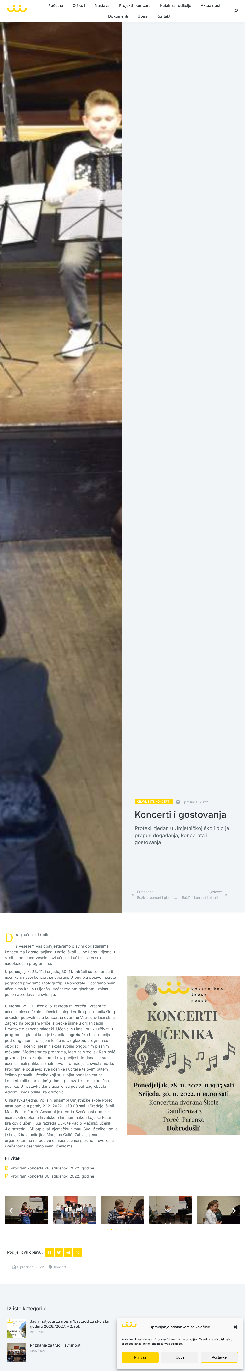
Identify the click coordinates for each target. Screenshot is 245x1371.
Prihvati (140, 1357)
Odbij (180, 1357)
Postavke (219, 1357)
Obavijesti (145, 801)
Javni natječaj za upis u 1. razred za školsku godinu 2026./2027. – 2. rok (69, 1324)
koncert (60, 1267)
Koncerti (163, 801)
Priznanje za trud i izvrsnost (55, 1345)
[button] (235, 1327)
